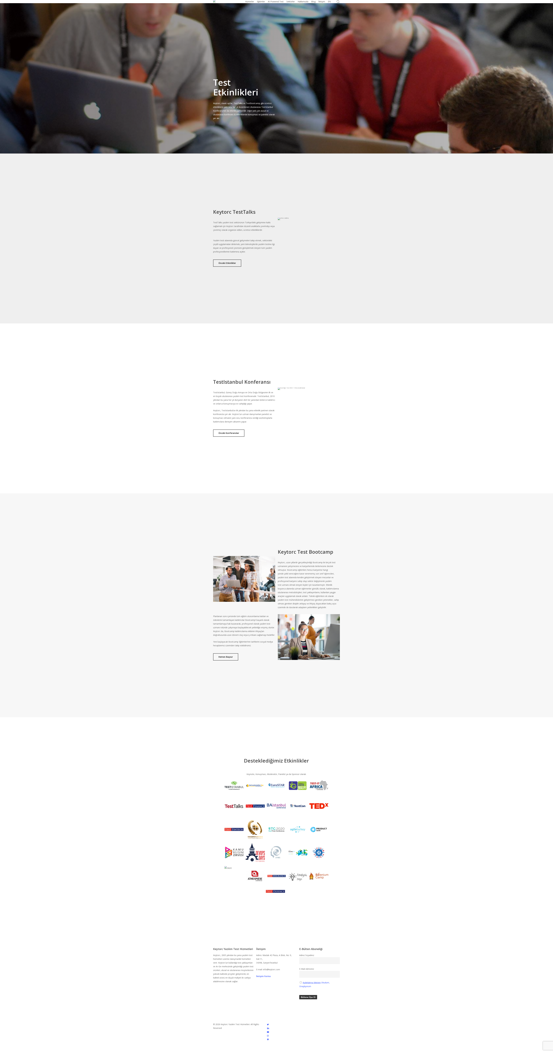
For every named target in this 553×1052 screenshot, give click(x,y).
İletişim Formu (263, 976)
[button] (227, 263)
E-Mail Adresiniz (306, 969)
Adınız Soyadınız (306, 955)
